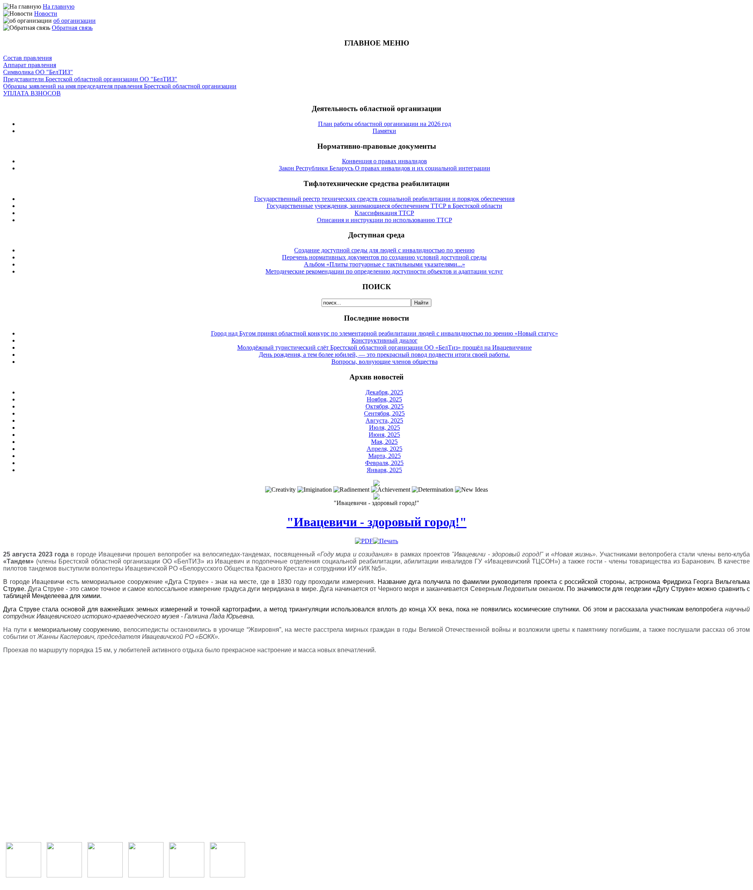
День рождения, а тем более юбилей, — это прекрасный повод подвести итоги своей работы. (384, 354)
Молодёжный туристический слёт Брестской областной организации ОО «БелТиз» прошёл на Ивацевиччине (384, 347)
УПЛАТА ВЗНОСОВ (32, 93)
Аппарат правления (29, 65)
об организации (74, 20)
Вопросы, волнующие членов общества (384, 361)
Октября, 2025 (385, 406)
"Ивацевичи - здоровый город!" (377, 522)
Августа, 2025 (384, 420)
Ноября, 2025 (384, 399)
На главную (59, 6)
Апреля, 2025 (384, 448)
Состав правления (27, 58)
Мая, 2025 (384, 441)
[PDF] (364, 541)
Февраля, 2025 (384, 463)
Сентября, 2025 (384, 413)
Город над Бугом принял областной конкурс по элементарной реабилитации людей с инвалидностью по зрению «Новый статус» (384, 333)
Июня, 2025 (384, 434)
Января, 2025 (384, 470)
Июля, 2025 (384, 427)
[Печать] (385, 541)
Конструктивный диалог (384, 340)
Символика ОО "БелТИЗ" (38, 72)
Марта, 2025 (384, 455)
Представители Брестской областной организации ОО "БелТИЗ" (90, 79)
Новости (45, 13)
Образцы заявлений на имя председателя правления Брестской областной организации (119, 86)
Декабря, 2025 (384, 392)
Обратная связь (72, 27)
